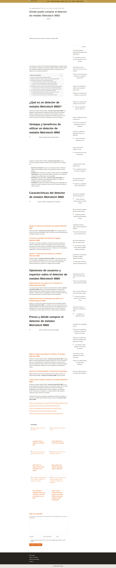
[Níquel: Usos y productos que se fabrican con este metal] (80, 96)
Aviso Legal (31, 555)
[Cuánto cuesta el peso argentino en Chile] (80, 142)
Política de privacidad (34, 559)
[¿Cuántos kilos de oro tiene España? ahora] (80, 157)
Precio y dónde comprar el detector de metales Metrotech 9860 (43, 90)
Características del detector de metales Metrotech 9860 (42, 80)
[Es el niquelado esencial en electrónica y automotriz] (80, 172)
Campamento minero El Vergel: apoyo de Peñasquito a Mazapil (80, 226)
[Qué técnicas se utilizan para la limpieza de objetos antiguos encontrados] (80, 249)
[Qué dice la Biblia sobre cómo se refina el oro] (80, 111)
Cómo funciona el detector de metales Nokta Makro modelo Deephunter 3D (46, 413)
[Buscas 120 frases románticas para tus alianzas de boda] (80, 203)
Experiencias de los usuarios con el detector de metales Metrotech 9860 (47, 87)
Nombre (32, 536)
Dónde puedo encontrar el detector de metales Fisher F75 (79, 275)
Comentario (32, 517)
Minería (62, 1)
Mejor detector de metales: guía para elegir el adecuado (57, 466)
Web (57, 536)
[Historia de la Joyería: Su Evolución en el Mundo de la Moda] (80, 300)
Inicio (48, 1)
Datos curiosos (79, 1)
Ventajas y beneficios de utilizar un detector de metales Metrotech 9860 (45, 78)
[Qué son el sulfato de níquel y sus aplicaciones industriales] (80, 364)
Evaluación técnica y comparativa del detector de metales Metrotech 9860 (47, 89)
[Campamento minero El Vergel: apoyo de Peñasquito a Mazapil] (80, 218)
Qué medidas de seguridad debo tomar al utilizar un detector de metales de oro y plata (39, 494)
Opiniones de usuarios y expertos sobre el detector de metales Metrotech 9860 (46, 86)
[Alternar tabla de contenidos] (60, 75)
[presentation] (39, 432)
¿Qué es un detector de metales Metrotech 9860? (40, 77)
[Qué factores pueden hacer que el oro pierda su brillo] (80, 235)
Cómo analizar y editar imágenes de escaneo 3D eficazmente (78, 355)
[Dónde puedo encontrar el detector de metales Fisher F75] (80, 266)
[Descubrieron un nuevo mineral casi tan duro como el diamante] (80, 61)
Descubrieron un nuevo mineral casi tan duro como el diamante (79, 69)
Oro (70, 1)
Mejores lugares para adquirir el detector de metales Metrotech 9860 (46, 92)
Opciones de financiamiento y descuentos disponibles (43, 93)
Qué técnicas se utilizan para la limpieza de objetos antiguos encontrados (79, 256)
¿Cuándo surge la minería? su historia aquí (38, 442)
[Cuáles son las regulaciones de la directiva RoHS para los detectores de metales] (80, 332)
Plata (67, 1)
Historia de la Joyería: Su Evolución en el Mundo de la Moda (79, 308)
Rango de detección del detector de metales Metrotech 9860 (44, 81)
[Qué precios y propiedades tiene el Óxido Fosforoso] (80, 187)
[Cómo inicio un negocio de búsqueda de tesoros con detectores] (80, 126)
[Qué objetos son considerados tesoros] (80, 317)
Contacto (31, 561)
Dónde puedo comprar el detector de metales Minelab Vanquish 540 (44, 405)
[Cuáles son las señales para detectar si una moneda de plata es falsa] (80, 78)
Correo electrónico (47, 536)
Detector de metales (55, 1)
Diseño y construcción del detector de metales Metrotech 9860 (45, 84)
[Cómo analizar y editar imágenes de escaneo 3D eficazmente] (80, 348)
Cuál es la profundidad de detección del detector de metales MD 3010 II (45, 408)
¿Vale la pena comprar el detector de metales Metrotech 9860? (45, 94)
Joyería (73, 1)
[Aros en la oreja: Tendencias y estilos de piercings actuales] (80, 284)
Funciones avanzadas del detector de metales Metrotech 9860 (45, 83)
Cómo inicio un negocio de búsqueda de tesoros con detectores (79, 133)
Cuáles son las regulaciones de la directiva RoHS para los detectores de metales (79, 339)
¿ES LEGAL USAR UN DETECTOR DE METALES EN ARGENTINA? (80, 52)
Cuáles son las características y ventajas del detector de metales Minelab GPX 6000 (48, 403)
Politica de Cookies (33, 557)
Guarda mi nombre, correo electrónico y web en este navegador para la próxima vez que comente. (48, 541)
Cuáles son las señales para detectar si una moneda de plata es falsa (79, 88)
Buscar (84, 46)
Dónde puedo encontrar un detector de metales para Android (42, 411)
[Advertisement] (48, 28)
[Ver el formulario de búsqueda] (86, 1)
